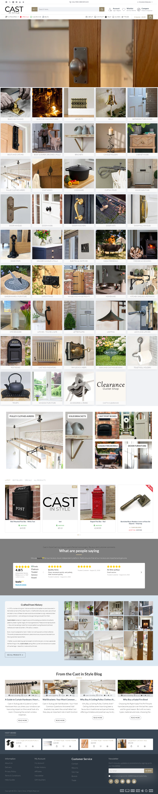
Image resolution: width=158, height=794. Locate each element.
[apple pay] (142, 790)
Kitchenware (15, 332)
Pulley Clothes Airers (15, 190)
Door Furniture (142, 190)
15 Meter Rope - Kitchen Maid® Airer (66, 740)
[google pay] (146, 790)
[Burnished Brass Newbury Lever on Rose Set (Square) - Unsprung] (135, 502)
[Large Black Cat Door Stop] (122, 743)
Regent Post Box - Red (97, 521)
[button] (78, 534)
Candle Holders (111, 155)
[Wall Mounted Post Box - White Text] (22, 502)
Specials (28, 480)
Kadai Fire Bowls (111, 261)
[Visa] (122, 790)
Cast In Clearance (111, 403)
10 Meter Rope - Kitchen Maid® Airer (103, 740)
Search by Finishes (15, 119)
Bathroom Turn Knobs (142, 119)
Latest (7, 480)
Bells (110, 119)
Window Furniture (47, 403)
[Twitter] (10, 2)
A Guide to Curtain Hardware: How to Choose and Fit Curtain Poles (22, 699)
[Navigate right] (141, 572)
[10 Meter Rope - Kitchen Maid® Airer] (84, 743)
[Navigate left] (43, 572)
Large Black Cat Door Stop (137, 740)
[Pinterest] (17, 2)
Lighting (111, 332)
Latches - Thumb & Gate (47, 332)
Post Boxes (15, 367)
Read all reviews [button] (20, 585)
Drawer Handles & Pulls (47, 261)
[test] (60, 502)
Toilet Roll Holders (142, 367)
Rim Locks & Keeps (79, 367)
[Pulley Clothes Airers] (71, 608)
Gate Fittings (47, 296)
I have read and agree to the (129, 776)
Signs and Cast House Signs (110, 367)
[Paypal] (133, 790)
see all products (14, 655)
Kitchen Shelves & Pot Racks (142, 296)
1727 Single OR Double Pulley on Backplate (28, 740)
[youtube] (20, 2)
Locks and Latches (142, 332)
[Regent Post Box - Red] (97, 502)
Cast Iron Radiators (47, 367)
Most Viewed (10, 733)
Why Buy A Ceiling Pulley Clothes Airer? (97, 699)
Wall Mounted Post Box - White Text (22, 521)
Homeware (111, 296)
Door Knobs (47, 226)
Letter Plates (79, 332)
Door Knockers (79, 226)
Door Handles (15, 226)
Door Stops (15, 261)
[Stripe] (151, 790)
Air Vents (79, 119)
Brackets (79, 155)
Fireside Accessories (142, 261)
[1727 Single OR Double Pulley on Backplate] (10, 743)
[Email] (23, 2)
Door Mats (110, 226)
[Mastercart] (127, 790)
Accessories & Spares (79, 403)
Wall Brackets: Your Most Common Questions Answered (60, 699)
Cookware (79, 190)
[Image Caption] (86, 608)
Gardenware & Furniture (16, 296)
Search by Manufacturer (47, 119)
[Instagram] (122, 781)
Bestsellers (17, 480)
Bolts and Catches (16, 155)
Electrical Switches (79, 261)
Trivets (15, 403)
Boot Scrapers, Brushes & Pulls (47, 155)
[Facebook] (6, 2)
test (60, 521)
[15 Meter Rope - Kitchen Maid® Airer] (47, 743)
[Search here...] (101, 9)
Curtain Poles (111, 190)
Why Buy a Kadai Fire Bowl (135, 699)
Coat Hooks (47, 190)
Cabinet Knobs (142, 155)
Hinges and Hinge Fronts (79, 296)
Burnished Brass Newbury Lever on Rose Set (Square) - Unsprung (135, 522)
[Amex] (138, 790)
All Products (40, 480)
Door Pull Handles (142, 226)
